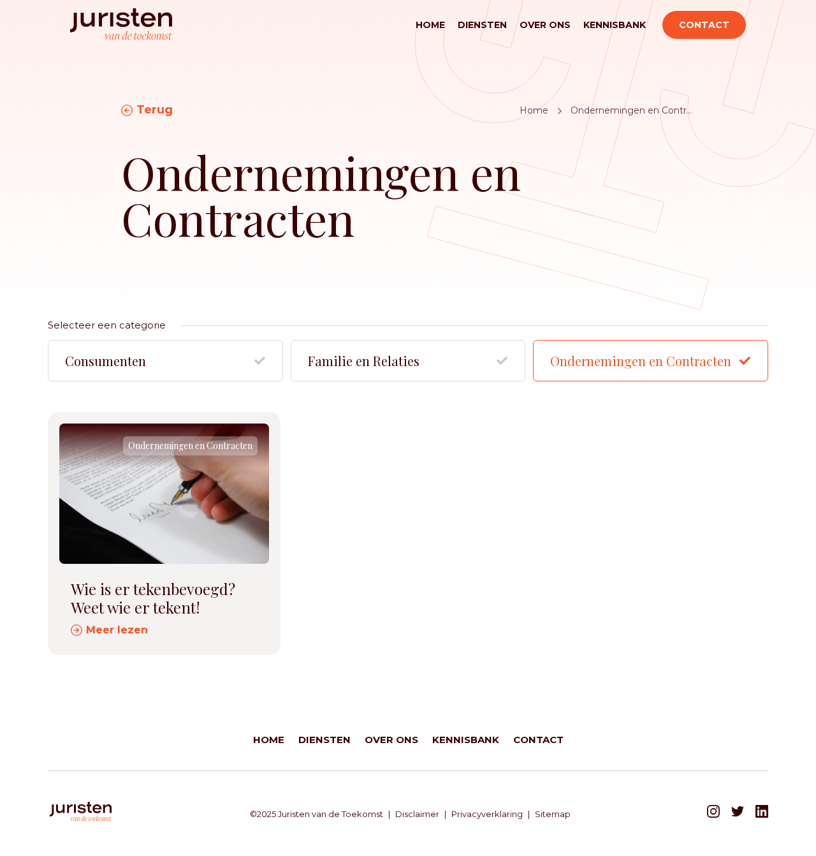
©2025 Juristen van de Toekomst (316, 814)
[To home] (121, 24)
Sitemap (553, 814)
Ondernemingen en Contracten (640, 360)
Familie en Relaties (363, 360)
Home (430, 25)
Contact (704, 25)
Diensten (482, 25)
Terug (154, 110)
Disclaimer (417, 814)
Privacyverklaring (487, 814)
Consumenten (105, 360)
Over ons (545, 25)
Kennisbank (614, 25)
